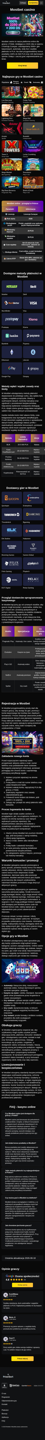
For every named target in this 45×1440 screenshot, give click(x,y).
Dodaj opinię (22, 1285)
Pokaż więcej (22, 1358)
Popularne (5, 82)
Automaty (36, 82)
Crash (26, 82)
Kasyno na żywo (16, 82)
